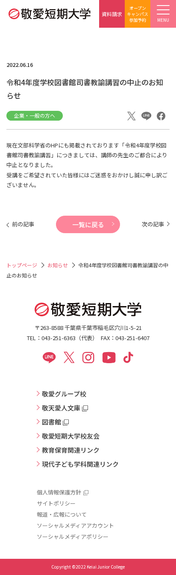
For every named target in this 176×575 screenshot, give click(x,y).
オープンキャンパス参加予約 (137, 14)
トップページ (21, 265)
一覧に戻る (88, 224)
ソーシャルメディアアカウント (75, 525)
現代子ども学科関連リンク (80, 463)
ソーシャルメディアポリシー (73, 536)
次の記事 (153, 224)
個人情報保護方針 (59, 492)
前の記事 (23, 224)
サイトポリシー (56, 503)
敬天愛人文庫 (61, 407)
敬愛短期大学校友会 (71, 435)
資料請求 (112, 13)
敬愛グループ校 (64, 393)
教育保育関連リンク (71, 449)
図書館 (51, 421)
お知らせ (57, 265)
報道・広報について (62, 514)
